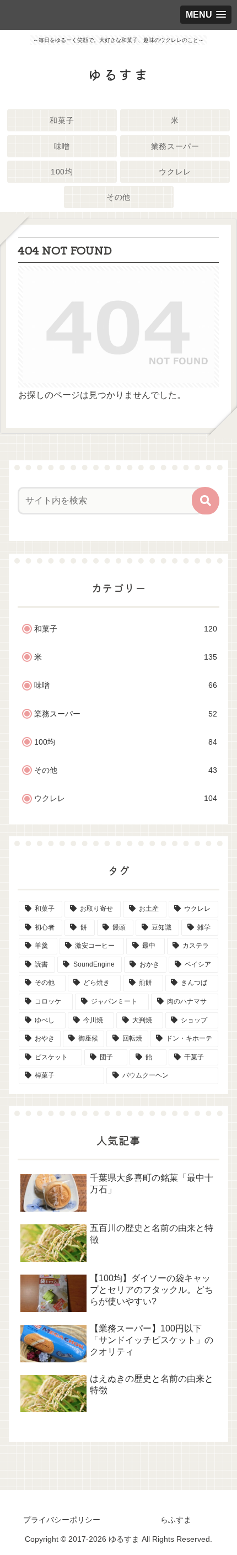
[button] (205, 500)
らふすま (175, 1519)
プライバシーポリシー (61, 1519)
